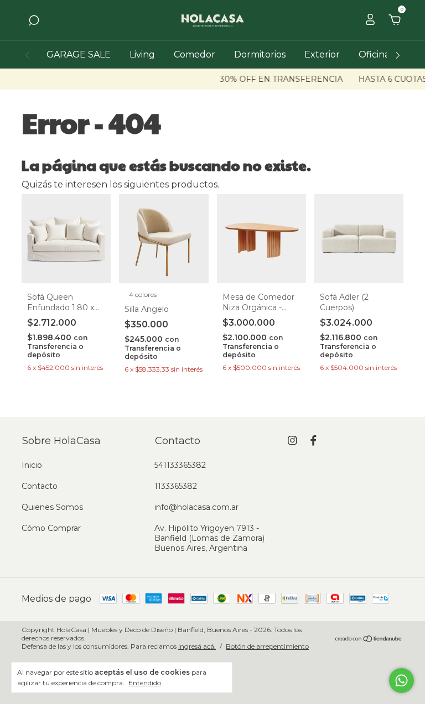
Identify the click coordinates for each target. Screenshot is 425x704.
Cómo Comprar (51, 528)
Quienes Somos (52, 507)
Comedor (194, 54)
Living (142, 54)
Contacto (40, 486)
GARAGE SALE (78, 54)
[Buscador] (34, 21)
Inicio (32, 465)
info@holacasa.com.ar (196, 507)
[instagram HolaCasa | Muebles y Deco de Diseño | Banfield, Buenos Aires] (292, 440)
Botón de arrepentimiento (267, 646)
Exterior (322, 54)
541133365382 (180, 465)
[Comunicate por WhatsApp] (401, 680)
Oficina (374, 54)
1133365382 (175, 486)
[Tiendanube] (368, 639)
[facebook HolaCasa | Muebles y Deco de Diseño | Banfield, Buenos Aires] (313, 440)
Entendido (144, 683)
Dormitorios (260, 54)
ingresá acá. (197, 646)
